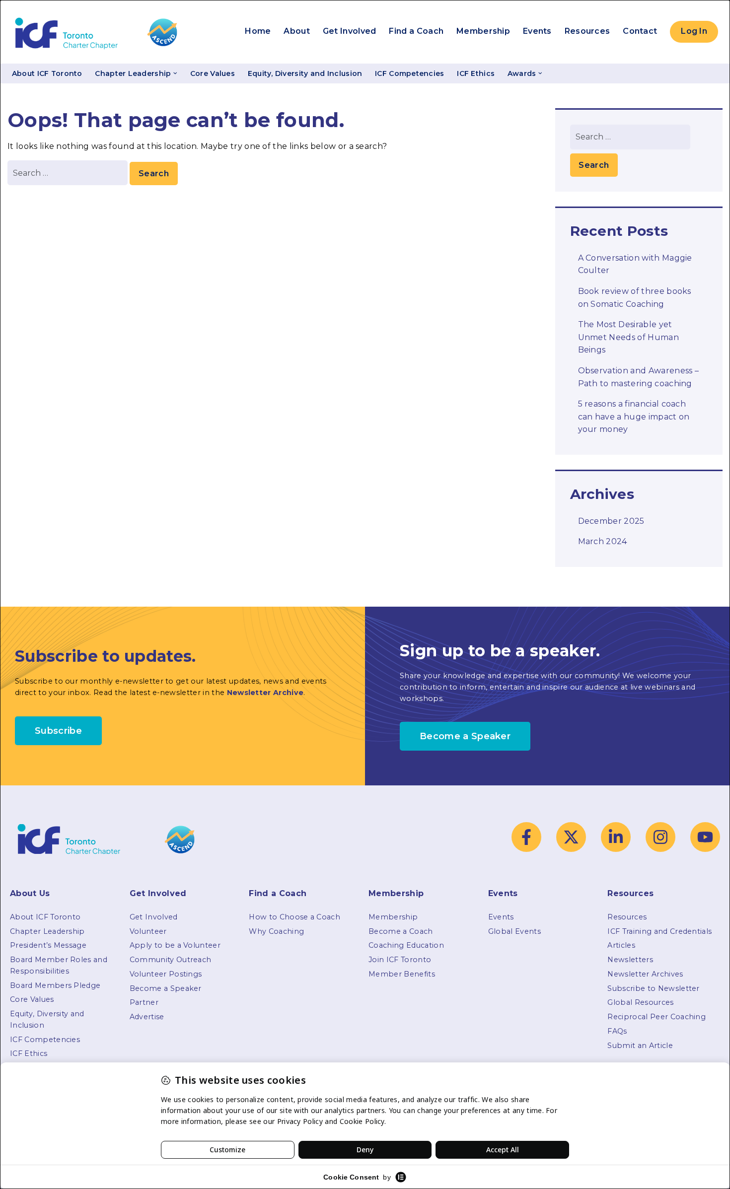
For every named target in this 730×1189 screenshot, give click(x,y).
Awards (522, 73)
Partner (144, 1002)
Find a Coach (416, 31)
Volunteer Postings (166, 974)
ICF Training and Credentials (659, 931)
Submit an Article (639, 1045)
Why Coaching (276, 931)
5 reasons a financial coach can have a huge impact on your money (634, 416)
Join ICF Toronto (399, 959)
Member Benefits (401, 974)
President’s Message (48, 945)
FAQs (617, 1031)
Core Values (212, 73)
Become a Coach (400, 931)
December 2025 (611, 521)
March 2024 (602, 541)
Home (258, 31)
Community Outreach (171, 959)
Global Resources (640, 1002)
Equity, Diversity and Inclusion (305, 73)
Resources (587, 31)
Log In (694, 31)
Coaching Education (406, 945)
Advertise (147, 1016)
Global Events (514, 931)
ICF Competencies (409, 73)
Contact (640, 31)
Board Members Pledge (55, 985)
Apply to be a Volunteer (175, 945)
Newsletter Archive (265, 692)
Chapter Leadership (133, 73)
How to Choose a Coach (294, 916)
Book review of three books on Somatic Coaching (634, 297)
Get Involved (349, 31)
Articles (621, 945)
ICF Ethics (476, 73)
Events (537, 31)
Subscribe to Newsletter (653, 988)
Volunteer (148, 931)
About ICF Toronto (47, 73)
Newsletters (630, 959)
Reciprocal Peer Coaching (656, 1016)
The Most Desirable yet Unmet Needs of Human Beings (628, 337)
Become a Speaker (166, 988)
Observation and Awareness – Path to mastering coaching (638, 377)
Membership (483, 31)
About (297, 31)
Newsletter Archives (645, 974)
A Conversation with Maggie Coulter (635, 264)
